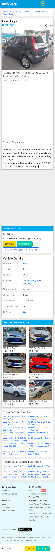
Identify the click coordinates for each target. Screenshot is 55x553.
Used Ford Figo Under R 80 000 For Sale (39, 428)
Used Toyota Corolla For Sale (15, 477)
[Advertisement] (27, 111)
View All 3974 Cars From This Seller (20, 250)
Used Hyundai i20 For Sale (14, 474)
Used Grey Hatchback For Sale (13, 434)
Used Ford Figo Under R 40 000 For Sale (39, 417)
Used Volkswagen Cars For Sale (40, 508)
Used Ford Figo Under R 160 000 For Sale (14, 423)
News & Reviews (8, 510)
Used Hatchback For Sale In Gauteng (39, 439)
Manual (26, 289)
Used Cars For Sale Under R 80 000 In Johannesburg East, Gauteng (40, 446)
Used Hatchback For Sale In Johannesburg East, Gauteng (15, 439)
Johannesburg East (41, 11)
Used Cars (6, 490)
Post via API (34, 497)
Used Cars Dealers (9, 493)
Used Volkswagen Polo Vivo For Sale (39, 467)
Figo (11, 14)
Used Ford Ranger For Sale (39, 472)
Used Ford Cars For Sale (39, 516)
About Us (5, 504)
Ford (5, 14)
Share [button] (50, 25)
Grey (25, 312)
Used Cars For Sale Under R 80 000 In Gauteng (14, 452)
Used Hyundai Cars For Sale (40, 513)
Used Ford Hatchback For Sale (38, 434)
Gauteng (27, 11)
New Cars (33, 520)
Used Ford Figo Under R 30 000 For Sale (14, 417)
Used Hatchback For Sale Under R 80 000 (13, 444)
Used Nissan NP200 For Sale (39, 474)
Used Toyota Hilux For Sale (14, 472)
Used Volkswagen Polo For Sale (14, 467)
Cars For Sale (15, 11)
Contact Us (6, 507)
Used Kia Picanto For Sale (38, 477)
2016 (25, 275)
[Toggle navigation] (49, 4)
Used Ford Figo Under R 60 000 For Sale (39, 423)
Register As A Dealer (37, 493)
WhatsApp (26, 244)
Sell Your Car (37, 490)
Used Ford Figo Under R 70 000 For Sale (14, 428)
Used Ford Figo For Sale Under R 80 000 (38, 452)
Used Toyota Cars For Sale (40, 504)
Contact (10, 244)
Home (5, 11)
